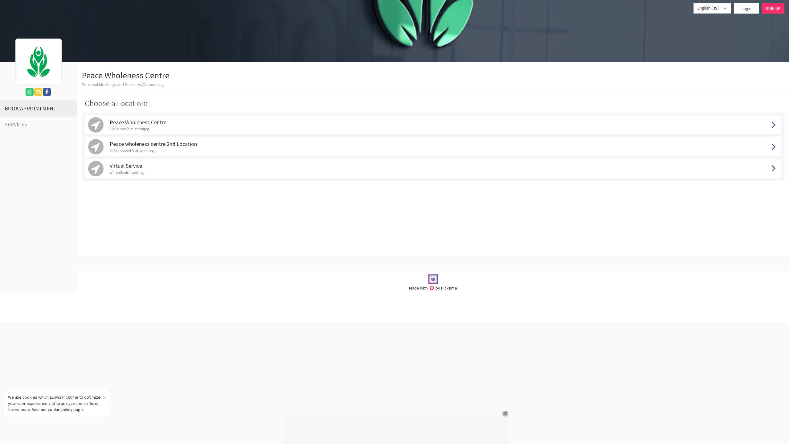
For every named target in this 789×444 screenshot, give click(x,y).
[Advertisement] (396, 430)
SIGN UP (773, 8)
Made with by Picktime (433, 288)
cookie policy (60, 409)
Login (746, 8)
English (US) (708, 8)
